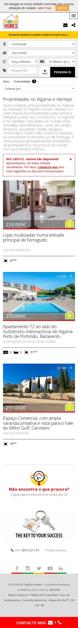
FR (42, 605)
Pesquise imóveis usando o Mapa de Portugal (38, 34)
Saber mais (44, 8)
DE (37, 605)
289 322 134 (27, 550)
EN (72, 600)
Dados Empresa (18, 595)
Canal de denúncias (35, 600)
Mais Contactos (57, 550)
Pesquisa (61, 72)
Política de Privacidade (44, 595)
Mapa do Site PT (59, 600)
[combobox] (39, 89)
